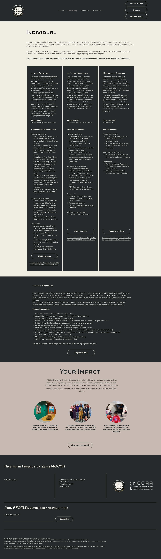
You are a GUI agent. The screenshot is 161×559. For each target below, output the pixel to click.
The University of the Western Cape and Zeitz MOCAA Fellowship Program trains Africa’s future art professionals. (80, 427)
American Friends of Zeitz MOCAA (34, 466)
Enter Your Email (11, 515)
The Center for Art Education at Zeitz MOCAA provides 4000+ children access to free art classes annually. (116, 428)
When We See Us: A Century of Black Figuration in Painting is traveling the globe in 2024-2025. (45, 427)
